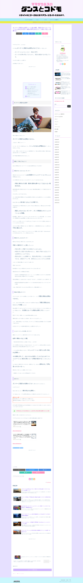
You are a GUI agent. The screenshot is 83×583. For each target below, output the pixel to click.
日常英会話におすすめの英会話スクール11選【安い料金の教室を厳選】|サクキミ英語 (32, 410)
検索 (55, 104)
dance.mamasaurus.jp (17, 430)
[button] (45, 33)
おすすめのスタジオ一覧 (59, 101)
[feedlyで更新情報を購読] (32, 479)
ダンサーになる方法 (16, 447)
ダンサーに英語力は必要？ (31, 86)
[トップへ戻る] (82, 582)
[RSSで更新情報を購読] (34, 479)
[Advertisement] (32, 40)
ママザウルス (63, 53)
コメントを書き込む (32, 569)
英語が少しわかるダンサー (32, 91)
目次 (31, 84)
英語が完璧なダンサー (31, 93)
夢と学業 (22, 447)
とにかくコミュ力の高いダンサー (33, 94)
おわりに (28, 96)
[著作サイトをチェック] (30, 479)
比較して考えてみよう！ (31, 88)
